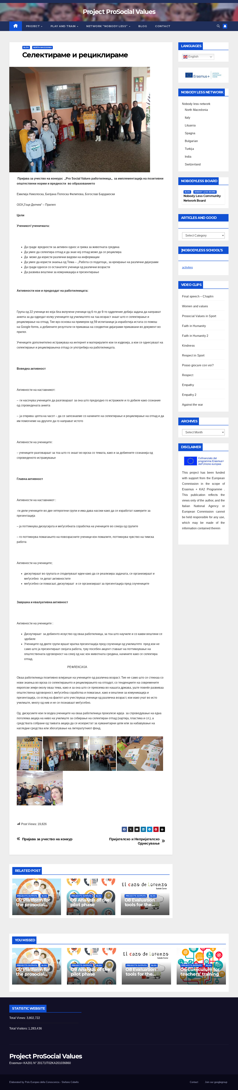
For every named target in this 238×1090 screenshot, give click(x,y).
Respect (187, 375)
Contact (163, 26)
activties (187, 267)
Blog (142, 26)
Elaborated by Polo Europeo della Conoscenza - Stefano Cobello (44, 1082)
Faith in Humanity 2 (195, 335)
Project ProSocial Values (119, 12)
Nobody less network (196, 103)
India (188, 156)
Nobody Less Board (205, 192)
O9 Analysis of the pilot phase (90, 902)
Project (33, 26)
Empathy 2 (189, 394)
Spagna (190, 133)
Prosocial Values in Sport (199, 316)
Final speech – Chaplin (197, 296)
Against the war (192, 404)
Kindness (188, 345)
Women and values (195, 306)
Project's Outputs (27, 896)
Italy (187, 117)
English (193, 56)
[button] (218, 26)
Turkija (189, 148)
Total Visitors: (18, 1028)
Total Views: (18, 1017)
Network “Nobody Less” (107, 26)
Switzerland (193, 164)
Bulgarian (191, 141)
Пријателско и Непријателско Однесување (134, 841)
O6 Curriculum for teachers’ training (200, 972)
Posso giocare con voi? (198, 365)
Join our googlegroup (216, 1082)
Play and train (64, 26)
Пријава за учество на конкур (47, 839)
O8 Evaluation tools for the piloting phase (140, 904)
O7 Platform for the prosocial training (33, 904)
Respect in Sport (193, 355)
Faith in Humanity (194, 326)
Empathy (188, 385)
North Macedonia (42, 47)
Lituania (190, 125)
